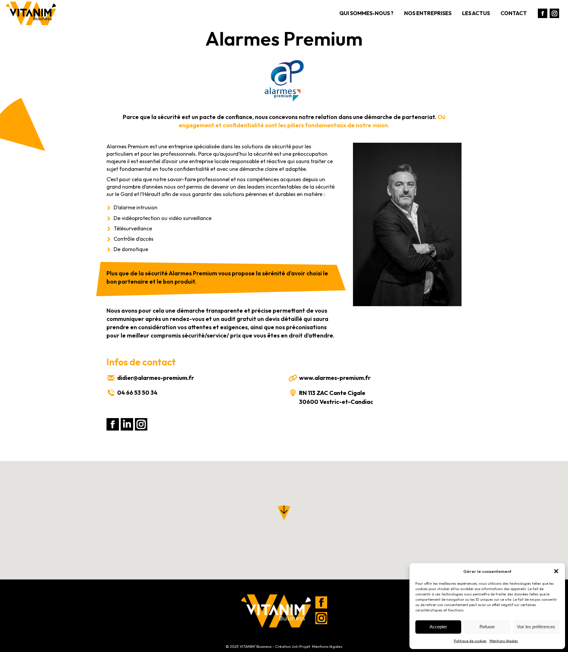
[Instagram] (321, 618)
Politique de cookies (470, 641)
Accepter (438, 626)
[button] (556, 571)
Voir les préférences (536, 626)
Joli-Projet (301, 646)
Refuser (487, 626)
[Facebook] (321, 603)
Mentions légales (504, 641)
